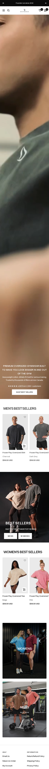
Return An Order (9, 761)
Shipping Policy (33, 761)
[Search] (8, 10)
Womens (25, 536)
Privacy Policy (33, 765)
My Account (7, 765)
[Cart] (45, 10)
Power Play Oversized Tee (14, 596)
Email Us (6, 756)
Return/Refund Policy (35, 756)
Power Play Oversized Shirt (14, 452)
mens (10, 536)
